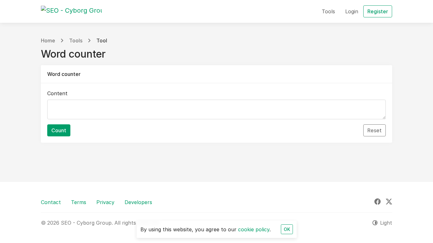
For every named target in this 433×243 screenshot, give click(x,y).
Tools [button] (328, 11)
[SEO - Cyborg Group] (71, 11)
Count (58, 130)
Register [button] (377, 11)
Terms (78, 202)
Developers (138, 202)
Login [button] (351, 11)
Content (57, 93)
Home (48, 40)
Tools (75, 40)
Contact (51, 202)
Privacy (105, 202)
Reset (374, 130)
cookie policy (253, 229)
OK (287, 229)
